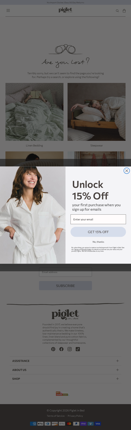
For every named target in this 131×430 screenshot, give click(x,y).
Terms (76, 249)
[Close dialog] (127, 171)
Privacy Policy (86, 249)
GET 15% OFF (98, 232)
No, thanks (98, 241)
